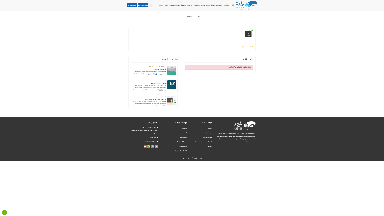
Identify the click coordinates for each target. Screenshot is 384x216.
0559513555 (153, 137)
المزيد (145, 74)
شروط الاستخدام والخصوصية (203, 141)
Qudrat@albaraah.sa (150, 141)
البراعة (183, 158)
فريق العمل (209, 133)
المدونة (189, 16)
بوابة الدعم (183, 137)
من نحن (210, 128)
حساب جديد (132, 5)
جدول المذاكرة (163, 5)
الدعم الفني (183, 146)
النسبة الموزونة (216, 5)
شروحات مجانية (186, 5)
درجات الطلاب (175, 5)
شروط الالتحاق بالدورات (180, 141)
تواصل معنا (209, 151)
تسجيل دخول (144, 5)
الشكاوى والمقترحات (181, 151)
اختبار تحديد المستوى (202, 5)
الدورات (226, 5)
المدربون (184, 133)
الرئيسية (197, 16)
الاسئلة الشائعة (207, 137)
